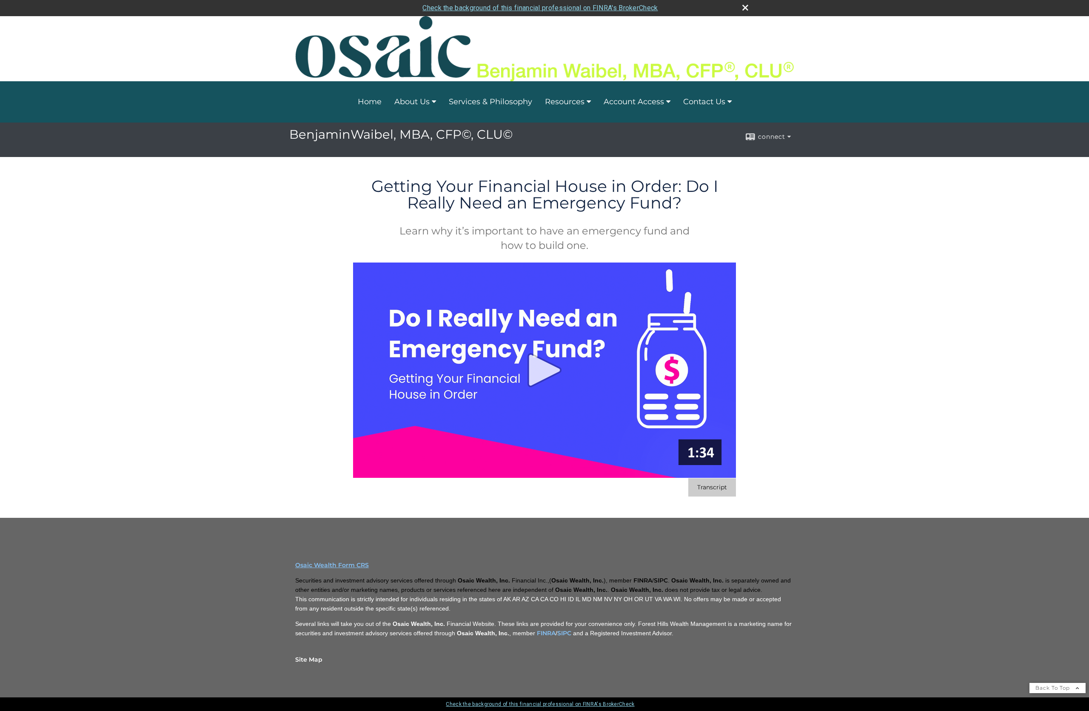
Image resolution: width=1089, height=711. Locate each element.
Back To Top (1053, 688)
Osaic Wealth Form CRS (332, 565)
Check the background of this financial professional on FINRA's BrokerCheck (540, 8)
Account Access (634, 101)
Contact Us (704, 101)
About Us (412, 101)
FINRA (546, 633)
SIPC (564, 633)
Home (370, 101)
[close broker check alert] (745, 7)
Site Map (308, 659)
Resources (564, 101)
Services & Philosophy (490, 101)
